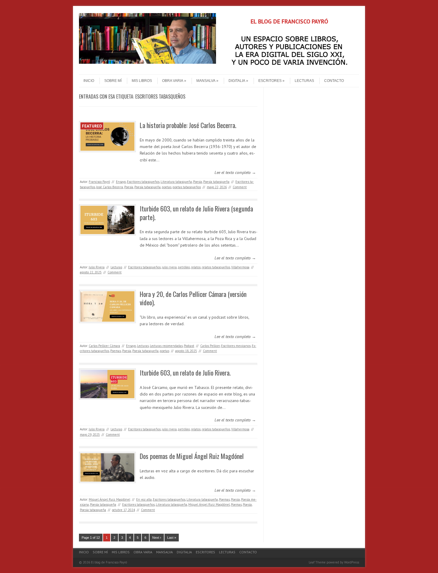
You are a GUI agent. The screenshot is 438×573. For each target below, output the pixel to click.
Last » (171, 537)
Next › (156, 537)
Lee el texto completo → (235, 172)
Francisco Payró (99, 182)
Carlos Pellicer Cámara (104, 346)
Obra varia (172, 81)
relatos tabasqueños (216, 267)
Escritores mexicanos (236, 346)
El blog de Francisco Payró (109, 562)
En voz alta (144, 499)
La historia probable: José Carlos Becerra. (188, 125)
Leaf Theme (317, 562)
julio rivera (169, 267)
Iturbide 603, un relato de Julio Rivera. (185, 372)
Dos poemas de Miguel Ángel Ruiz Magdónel (192, 456)
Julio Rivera (97, 267)
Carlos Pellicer (210, 346)
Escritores (270, 81)
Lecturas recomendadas (166, 346)
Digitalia (237, 81)
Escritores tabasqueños (143, 182)
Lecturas (304, 81)
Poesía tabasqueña (216, 182)
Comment (240, 187)
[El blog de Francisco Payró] (147, 62)
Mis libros (142, 81)
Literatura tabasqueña (176, 182)
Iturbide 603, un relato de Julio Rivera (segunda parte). (196, 213)
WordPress (351, 562)
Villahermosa (240, 267)
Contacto (334, 81)
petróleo (184, 267)
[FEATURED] (107, 150)
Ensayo (121, 182)
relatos (196, 267)
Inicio (88, 81)
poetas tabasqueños (187, 187)
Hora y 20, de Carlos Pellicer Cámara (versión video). (193, 298)
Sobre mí (113, 81)
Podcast (189, 346)
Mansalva (205, 81)
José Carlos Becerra (109, 187)
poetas (166, 187)
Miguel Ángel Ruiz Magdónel (109, 499)
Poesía (197, 182)
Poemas (115, 351)
